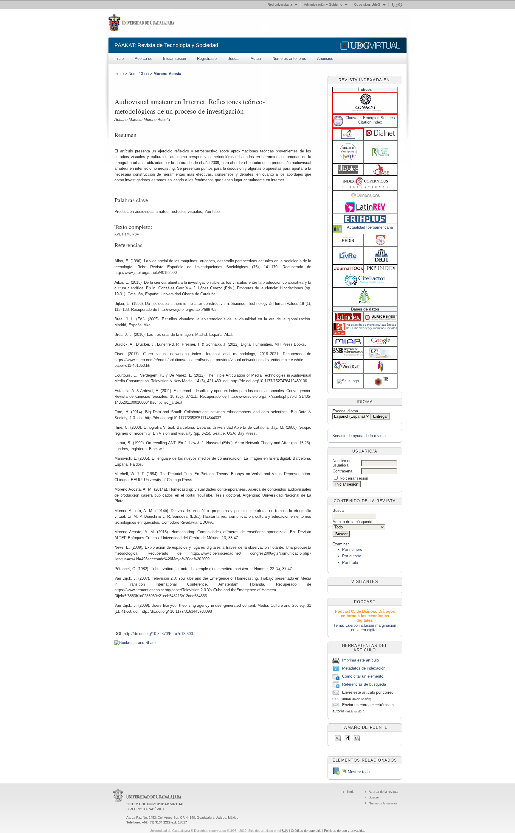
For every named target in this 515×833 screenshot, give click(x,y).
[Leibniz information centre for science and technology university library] (381, 385)
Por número (352, 549)
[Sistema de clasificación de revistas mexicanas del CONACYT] (366, 110)
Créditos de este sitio (306, 830)
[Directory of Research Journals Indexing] (381, 261)
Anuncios (325, 58)
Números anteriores (289, 58)
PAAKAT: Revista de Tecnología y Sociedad (166, 45)
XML (117, 234)
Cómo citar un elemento (362, 676)
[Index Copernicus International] (365, 187)
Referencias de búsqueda (364, 684)
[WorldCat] (348, 369)
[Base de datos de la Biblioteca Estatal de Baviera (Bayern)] (348, 354)
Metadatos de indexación (363, 668)
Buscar (233, 58)
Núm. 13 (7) (138, 73)
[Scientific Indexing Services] (380, 243)
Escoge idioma (345, 411)
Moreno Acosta (167, 73)
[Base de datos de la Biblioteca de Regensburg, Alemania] (380, 357)
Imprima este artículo (360, 660)
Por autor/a (351, 556)
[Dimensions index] (365, 196)
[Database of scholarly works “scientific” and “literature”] (348, 381)
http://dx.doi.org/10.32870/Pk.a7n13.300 (158, 633)
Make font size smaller (338, 737)
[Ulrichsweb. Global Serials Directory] (380, 319)
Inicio (119, 58)
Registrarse (207, 58)
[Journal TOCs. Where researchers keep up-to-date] (348, 269)
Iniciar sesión (174, 58)
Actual (256, 58)
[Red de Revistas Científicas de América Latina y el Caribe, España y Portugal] (348, 161)
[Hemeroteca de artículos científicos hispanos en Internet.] (381, 135)
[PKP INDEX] (381, 269)
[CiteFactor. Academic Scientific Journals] (365, 285)
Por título (350, 562)
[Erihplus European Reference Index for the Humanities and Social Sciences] (365, 221)
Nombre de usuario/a (342, 462)
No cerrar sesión (354, 478)
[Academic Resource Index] (380, 154)
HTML (126, 234)
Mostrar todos (359, 772)
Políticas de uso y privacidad (344, 830)
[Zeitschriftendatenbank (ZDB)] (381, 371)
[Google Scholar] (380, 344)
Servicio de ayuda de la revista (359, 435)
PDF (135, 234)
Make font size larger (357, 737)
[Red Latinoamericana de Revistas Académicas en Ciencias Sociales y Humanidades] (365, 211)
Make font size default (347, 737)
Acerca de (143, 58)
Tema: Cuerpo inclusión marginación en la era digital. (364, 627)
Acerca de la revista (383, 791)
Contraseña (342, 471)
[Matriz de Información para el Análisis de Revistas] (348, 344)
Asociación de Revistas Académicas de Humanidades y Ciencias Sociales (371, 326)
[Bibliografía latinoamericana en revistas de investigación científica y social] (348, 173)
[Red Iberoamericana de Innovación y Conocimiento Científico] (348, 241)
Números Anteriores (383, 803)
